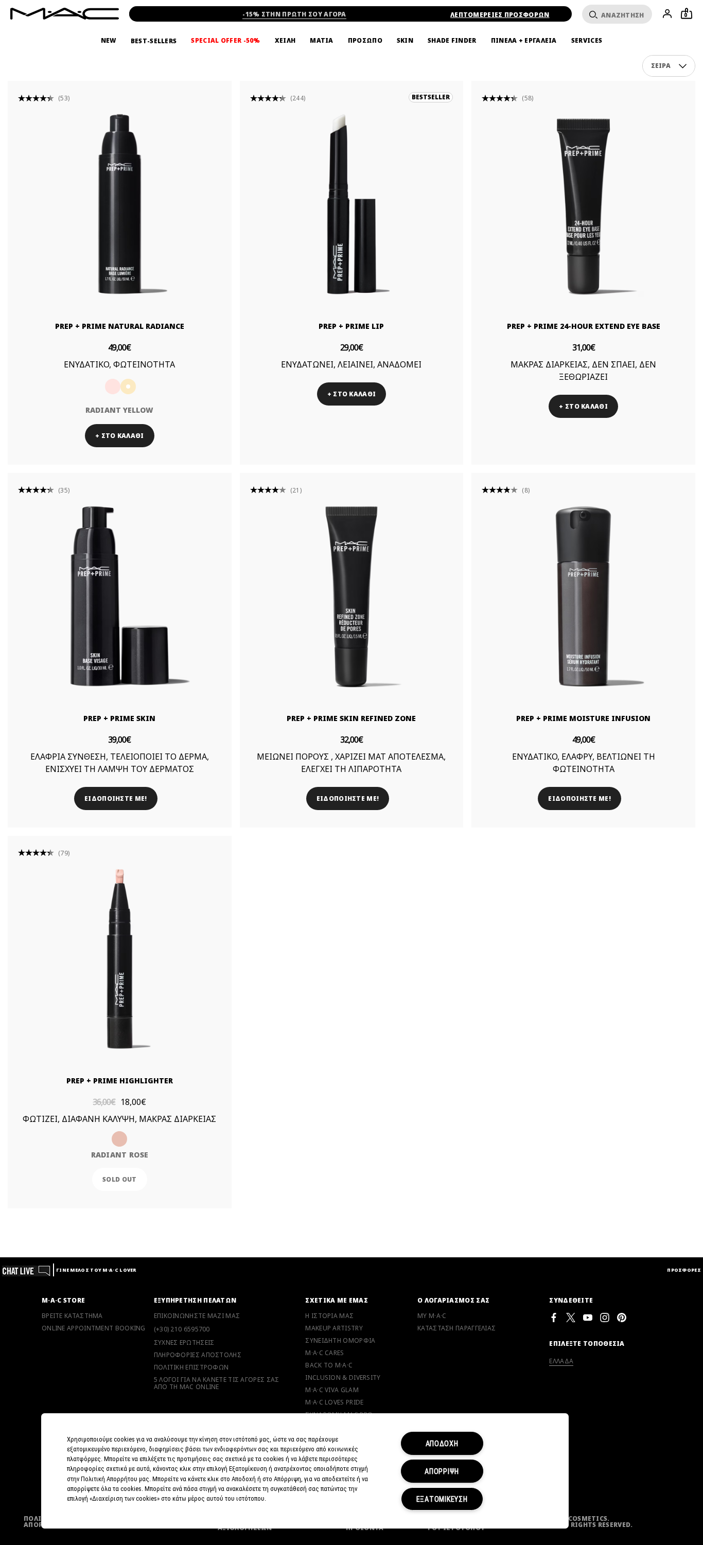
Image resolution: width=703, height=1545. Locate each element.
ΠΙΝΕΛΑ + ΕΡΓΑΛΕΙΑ (524, 40)
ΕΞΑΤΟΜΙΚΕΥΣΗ (442, 1499)
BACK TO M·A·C (329, 1365)
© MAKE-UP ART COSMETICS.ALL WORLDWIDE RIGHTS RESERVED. (572, 1521)
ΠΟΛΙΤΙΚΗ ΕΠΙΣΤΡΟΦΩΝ (191, 1367)
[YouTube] (587, 1317)
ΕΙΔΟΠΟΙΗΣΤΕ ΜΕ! (115, 798)
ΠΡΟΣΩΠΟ (365, 40)
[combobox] (669, 66)
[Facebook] (553, 1317)
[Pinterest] (621, 1317)
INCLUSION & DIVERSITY (342, 1377)
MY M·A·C (431, 1316)
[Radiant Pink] (112, 386)
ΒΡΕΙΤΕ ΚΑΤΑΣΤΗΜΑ (72, 1316)
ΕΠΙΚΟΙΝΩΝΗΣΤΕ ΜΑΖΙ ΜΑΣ (197, 1316)
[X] (570, 1317)
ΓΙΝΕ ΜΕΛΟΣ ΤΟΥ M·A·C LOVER (96, 1270)
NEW (108, 40)
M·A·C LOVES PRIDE (334, 1402)
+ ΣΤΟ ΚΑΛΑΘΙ (119, 435)
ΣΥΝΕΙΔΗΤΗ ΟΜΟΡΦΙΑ (340, 1340)
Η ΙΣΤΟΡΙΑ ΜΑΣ (329, 1316)
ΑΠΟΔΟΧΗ (442, 1443)
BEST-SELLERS (154, 41)
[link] (120, 204)
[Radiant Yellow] (128, 386)
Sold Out (119, 1179)
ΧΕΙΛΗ (285, 40)
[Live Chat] (26, 1270)
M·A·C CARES (324, 1353)
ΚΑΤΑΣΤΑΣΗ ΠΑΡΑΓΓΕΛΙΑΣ (456, 1328)
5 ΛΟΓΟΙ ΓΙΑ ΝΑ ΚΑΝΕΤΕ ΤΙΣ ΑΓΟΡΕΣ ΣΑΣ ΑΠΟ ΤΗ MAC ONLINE (216, 1383)
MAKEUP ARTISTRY (334, 1328)
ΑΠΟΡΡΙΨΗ (442, 1471)
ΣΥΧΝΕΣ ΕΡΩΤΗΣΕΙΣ (184, 1342)
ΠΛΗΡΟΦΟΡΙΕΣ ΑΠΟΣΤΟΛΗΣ (197, 1355)
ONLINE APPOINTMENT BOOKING (94, 1328)
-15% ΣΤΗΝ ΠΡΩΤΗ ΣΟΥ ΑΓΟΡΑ (294, 14)
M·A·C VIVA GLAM (332, 1390)
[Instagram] (604, 1317)
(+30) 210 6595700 (182, 1329)
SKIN (405, 40)
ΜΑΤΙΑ (321, 40)
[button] (683, 66)
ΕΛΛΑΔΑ (561, 1361)
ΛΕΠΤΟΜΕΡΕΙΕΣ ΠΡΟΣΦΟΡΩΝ (500, 14)
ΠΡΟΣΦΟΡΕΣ (684, 1270)
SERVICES (586, 40)
